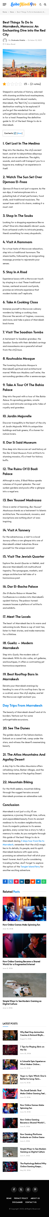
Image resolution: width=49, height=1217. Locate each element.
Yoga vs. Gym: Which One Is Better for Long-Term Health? (33, 1078)
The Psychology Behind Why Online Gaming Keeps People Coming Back (33, 1166)
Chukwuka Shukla (18, 40)
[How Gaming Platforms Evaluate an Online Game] (10, 1137)
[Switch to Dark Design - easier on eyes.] (40, 4)
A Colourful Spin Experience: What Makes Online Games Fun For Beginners (33, 1064)
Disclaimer (17, 1202)
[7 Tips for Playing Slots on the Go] (10, 1050)
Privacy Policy (21, 1198)
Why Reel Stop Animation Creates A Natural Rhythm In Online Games (32, 1034)
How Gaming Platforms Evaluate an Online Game (32, 1135)
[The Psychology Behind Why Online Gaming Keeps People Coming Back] (10, 1167)
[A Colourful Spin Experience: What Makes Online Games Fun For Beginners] (10, 1064)
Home (5, 12)
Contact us (31, 1202)
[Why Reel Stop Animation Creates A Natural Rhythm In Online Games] (10, 1035)
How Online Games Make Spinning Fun (21, 924)
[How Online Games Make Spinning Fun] (24, 909)
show (19, 133)
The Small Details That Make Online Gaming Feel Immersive (32, 1093)
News (12, 12)
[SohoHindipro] (23, 4)
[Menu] (4, 4)
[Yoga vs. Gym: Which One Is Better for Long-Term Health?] (10, 1079)
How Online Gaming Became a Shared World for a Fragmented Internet (21, 963)
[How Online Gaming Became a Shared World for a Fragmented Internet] (24, 945)
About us (35, 1198)
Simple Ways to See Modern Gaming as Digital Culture (22, 1002)
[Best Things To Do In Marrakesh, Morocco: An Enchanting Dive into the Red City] (24, 63)
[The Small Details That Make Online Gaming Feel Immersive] (10, 1094)
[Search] (44, 4)
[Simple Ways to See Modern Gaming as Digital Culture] (24, 985)
